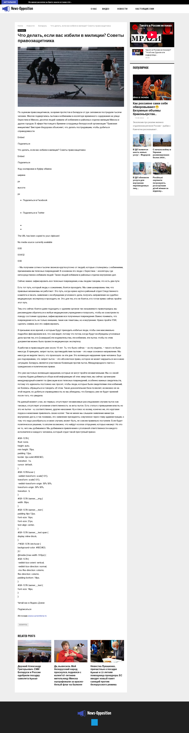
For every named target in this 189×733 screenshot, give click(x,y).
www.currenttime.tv (37, 616)
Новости (122, 9)
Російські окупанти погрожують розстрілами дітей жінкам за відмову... (160, 184)
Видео (105, 9)
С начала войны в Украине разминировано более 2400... (162, 153)
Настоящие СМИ (144, 9)
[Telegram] (94, 722)
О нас (94, 9)
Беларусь (21, 30)
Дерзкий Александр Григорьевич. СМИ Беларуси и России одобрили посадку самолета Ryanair (29, 672)
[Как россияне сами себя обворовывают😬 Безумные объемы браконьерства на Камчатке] (152, 87)
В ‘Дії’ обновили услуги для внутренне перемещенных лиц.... (141, 183)
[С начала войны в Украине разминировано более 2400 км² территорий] (162, 140)
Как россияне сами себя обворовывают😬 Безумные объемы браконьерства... (150, 109)
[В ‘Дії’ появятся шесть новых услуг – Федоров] (142, 140)
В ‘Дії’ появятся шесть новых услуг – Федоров (141, 152)
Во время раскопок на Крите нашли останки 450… (50, 2)
